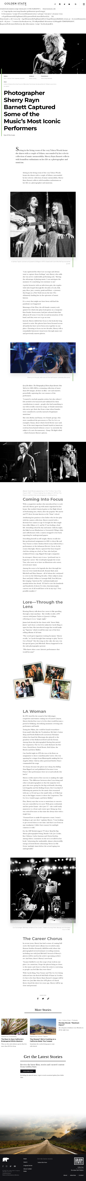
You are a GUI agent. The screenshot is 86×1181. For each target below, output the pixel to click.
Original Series (27, 1165)
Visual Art (22, 78)
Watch (25, 1162)
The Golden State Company (77, 1170)
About (65, 1175)
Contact (81, 1175)
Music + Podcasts (72, 1020)
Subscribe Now (28, 1071)
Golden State (80, 1167)
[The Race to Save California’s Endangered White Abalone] (14, 1026)
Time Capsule (15, 78)
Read (25, 1159)
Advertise (73, 1175)
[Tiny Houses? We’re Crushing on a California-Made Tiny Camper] (43, 1026)
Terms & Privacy (7, 1173)
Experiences (4, 1036)
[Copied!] (48, 998)
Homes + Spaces (43, 1036)
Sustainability (13, 1036)
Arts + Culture (7, 78)
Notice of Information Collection (11, 1175)
